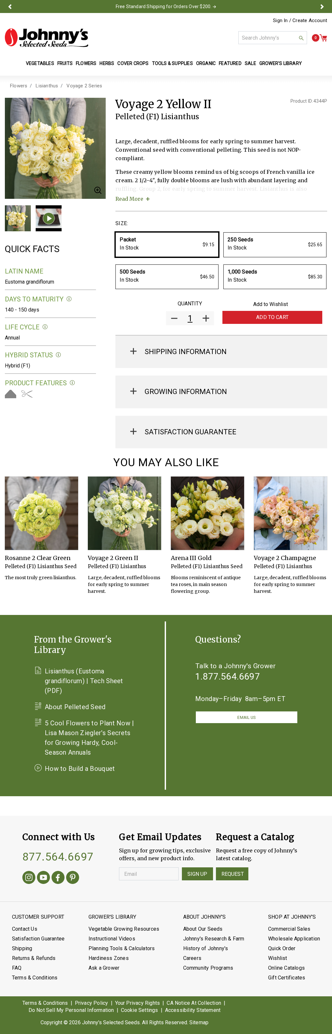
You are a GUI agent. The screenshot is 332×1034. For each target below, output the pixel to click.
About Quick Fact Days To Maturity (69, 299)
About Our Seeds (203, 929)
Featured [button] (230, 63)
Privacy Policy (91, 1003)
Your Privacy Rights (137, 1003)
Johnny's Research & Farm (213, 939)
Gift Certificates (286, 978)
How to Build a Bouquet (80, 768)
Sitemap (198, 1022)
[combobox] (272, 37)
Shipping (22, 948)
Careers (192, 958)
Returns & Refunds (33, 958)
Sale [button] (250, 63)
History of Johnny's (205, 948)
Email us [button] (246, 717)
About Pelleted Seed (75, 707)
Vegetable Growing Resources (124, 929)
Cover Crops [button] (132, 63)
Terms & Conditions (35, 978)
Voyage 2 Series (84, 86)
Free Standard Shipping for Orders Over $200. (164, 6)
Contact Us (24, 929)
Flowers (18, 86)
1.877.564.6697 (227, 676)
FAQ (17, 968)
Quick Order (281, 948)
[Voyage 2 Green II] (124, 513)
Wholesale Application (294, 939)
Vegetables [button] (40, 63)
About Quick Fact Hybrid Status (58, 355)
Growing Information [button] (186, 392)
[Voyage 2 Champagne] (290, 513)
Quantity (190, 303)
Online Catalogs (286, 968)
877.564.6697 (58, 856)
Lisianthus (47, 86)
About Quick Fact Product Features (72, 383)
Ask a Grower (104, 968)
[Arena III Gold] (207, 513)
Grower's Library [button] (281, 63)
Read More (129, 199)
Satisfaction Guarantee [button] (190, 432)
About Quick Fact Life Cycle (45, 327)
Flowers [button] (86, 63)
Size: (121, 223)
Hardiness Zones (109, 958)
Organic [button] (206, 63)
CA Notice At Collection (194, 1003)
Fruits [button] (65, 63)
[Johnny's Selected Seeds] (46, 37)
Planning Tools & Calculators (122, 948)
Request (232, 874)
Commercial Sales (289, 929)
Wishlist (277, 958)
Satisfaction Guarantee (38, 939)
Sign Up (197, 874)
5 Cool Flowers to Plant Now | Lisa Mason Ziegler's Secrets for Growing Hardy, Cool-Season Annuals (89, 737)
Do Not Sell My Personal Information (71, 1010)
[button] (10, 6)
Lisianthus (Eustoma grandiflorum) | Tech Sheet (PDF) (84, 681)
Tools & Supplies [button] (172, 63)
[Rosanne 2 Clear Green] (41, 513)
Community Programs (208, 968)
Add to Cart (272, 317)
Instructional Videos (112, 939)
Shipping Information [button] (186, 352)
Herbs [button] (107, 63)
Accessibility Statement (193, 1010)
